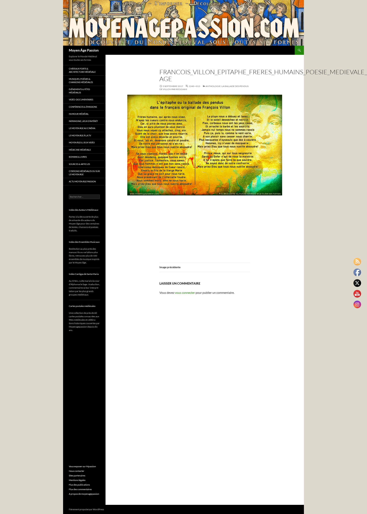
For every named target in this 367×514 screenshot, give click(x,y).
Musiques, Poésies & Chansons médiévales (81, 80)
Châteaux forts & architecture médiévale (82, 70)
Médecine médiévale (80, 149)
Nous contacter (76, 471)
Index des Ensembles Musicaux (84, 241)
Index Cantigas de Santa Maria (84, 274)
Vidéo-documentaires (81, 99)
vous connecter (185, 292)
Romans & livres (78, 157)
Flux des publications (79, 484)
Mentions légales (77, 480)
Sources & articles (79, 164)
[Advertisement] (204, 226)
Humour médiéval (79, 114)
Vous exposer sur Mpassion (82, 466)
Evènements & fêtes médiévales (79, 91)
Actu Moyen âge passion (82, 181)
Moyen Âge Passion (84, 50)
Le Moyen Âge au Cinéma (82, 128)
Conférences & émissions (83, 107)
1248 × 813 (194, 86)
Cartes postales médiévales (82, 306)
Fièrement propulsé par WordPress (86, 509)
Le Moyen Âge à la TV (80, 135)
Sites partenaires (77, 475)
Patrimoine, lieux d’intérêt (83, 121)
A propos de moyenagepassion (84, 493)
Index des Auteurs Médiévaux (83, 209)
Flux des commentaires (80, 489)
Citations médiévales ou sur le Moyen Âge (84, 173)
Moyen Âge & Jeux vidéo (82, 142)
